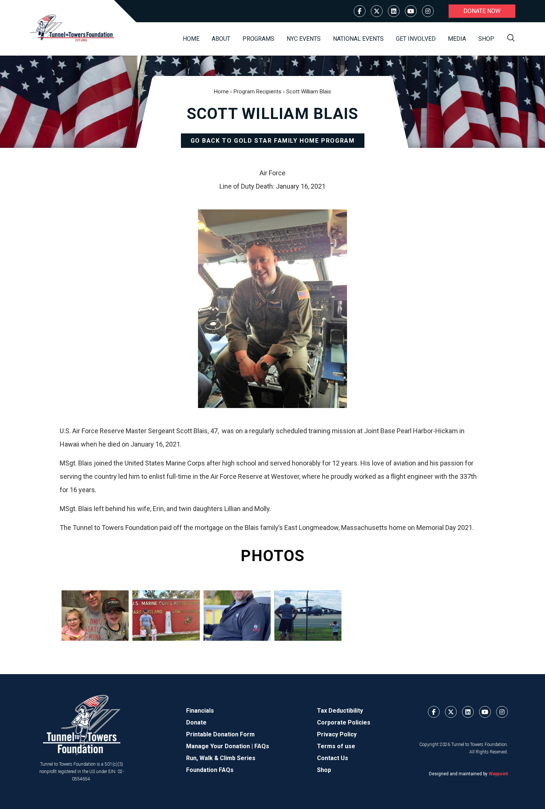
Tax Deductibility (340, 710)
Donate (196, 722)
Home (191, 38)
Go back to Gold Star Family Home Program (273, 140)
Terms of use (336, 746)
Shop (486, 38)
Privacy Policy (337, 734)
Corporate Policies (343, 722)
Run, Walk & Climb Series (220, 758)
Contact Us (332, 758)
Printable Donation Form (220, 734)
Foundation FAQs (210, 769)
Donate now (482, 10)
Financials (200, 710)
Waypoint (498, 773)
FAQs (261, 746)
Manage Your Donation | (220, 746)
